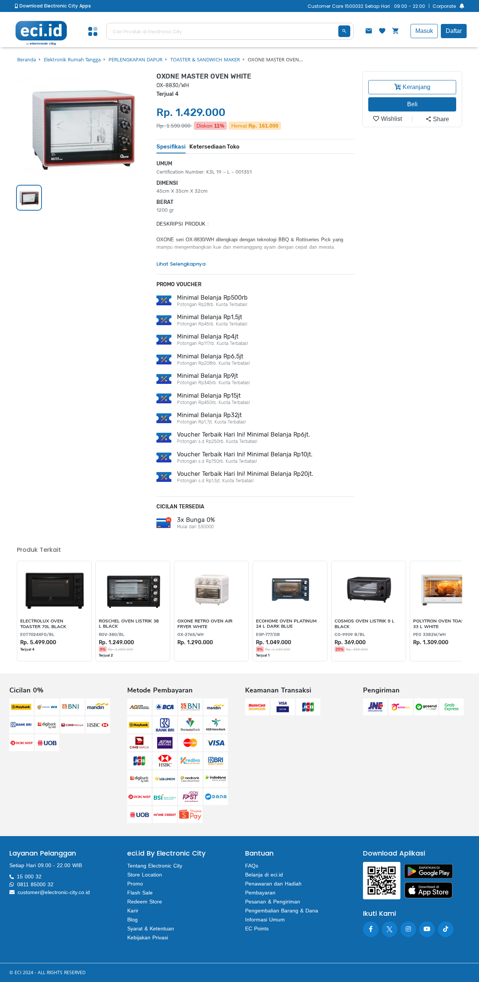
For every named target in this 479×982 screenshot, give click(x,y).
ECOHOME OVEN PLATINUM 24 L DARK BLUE (286, 623)
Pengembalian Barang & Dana (281, 911)
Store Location (144, 875)
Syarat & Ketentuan (150, 928)
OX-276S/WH (190, 634)
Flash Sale (140, 893)
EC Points (257, 928)
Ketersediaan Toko (214, 146)
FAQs (251, 866)
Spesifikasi (171, 146)
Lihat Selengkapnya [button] (180, 263)
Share (440, 119)
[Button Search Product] (344, 31)
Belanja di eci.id (264, 875)
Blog (132, 920)
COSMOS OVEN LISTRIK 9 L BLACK (364, 623)
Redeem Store (144, 902)
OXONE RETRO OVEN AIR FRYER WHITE (204, 623)
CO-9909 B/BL (350, 634)
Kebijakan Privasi (147, 937)
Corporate (444, 6)
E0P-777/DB (268, 634)
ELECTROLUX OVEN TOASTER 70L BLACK (43, 623)
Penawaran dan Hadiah (273, 884)
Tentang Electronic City (154, 866)
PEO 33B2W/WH (429, 634)
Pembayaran (260, 893)
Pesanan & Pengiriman (272, 902)
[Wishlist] (382, 31)
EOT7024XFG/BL (37, 634)
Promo (135, 884)
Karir (132, 911)
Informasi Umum (265, 920)
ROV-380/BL (111, 634)
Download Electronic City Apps (54, 6)
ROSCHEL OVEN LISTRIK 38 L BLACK (129, 623)
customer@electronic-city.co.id (54, 892)
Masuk (424, 31)
